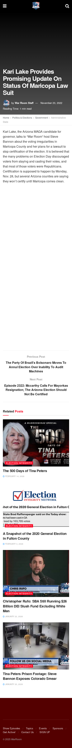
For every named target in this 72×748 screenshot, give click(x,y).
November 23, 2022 (51, 103)
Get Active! (9, 732)
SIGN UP (45, 732)
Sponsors (58, 728)
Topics (29, 728)
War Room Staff (24, 103)
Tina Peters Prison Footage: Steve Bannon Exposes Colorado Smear (30, 676)
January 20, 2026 (14, 684)
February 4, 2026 (14, 544)
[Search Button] (67, 5)
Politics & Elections (22, 117)
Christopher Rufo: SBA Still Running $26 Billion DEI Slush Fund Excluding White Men (35, 606)
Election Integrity (19, 462)
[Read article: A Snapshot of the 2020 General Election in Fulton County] (36, 505)
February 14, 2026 (14, 476)
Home (6, 117)
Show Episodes (11, 728)
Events (43, 728)
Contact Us (27, 732)
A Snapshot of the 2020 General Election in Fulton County (35, 536)
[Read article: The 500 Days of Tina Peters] (36, 443)
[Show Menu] (5, 5)
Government (41, 117)
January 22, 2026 (14, 616)
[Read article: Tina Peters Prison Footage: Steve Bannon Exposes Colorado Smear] (36, 646)
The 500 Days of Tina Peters (25, 470)
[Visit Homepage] (36, 6)
